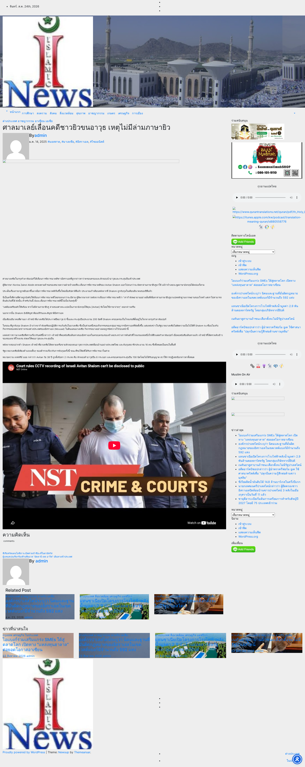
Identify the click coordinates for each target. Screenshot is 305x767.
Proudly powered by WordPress (24, 752)
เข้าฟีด (242, 265)
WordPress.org (248, 273)
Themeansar (82, 752)
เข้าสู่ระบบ (244, 261)
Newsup (63, 752)
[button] (6, 111)
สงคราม (42, 113)
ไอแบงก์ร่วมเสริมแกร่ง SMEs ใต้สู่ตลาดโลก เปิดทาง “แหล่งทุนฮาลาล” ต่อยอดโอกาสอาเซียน (36, 644)
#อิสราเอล (82, 141)
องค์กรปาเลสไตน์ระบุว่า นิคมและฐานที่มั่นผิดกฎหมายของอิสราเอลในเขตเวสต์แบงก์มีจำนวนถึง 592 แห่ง (39, 606)
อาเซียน (40, 121)
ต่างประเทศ (10, 121)
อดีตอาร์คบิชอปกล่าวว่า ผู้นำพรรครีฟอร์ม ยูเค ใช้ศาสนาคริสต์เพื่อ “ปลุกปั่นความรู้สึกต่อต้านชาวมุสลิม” (268, 473)
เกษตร (111, 113)
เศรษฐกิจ (123, 113)
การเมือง (137, 113)
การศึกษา (28, 113)
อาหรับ (42, 596)
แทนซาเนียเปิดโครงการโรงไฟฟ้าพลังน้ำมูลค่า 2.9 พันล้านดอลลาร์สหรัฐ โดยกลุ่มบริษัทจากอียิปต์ (114, 606)
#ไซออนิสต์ (97, 141)
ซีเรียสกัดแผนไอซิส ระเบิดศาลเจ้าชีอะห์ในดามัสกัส (27, 553)
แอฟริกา (127, 596)
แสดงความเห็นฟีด (249, 269)
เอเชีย (49, 121)
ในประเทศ (31, 635)
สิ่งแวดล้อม (66, 113)
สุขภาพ (80, 113)
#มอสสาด (54, 141)
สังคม (53, 113)
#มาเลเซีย (68, 141)
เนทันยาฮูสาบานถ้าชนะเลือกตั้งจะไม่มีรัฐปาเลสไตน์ (185, 603)
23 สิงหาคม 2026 (14, 656)
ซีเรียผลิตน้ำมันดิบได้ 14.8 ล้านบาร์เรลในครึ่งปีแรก (269, 482)
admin (40, 135)
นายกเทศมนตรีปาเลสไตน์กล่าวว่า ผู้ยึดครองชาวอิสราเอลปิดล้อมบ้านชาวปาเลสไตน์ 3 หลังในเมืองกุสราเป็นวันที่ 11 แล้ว (268, 490)
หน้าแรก (14, 112)
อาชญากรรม (96, 113)
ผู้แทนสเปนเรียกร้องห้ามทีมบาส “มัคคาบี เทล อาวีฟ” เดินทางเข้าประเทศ (37, 556)
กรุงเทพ (8, 635)
